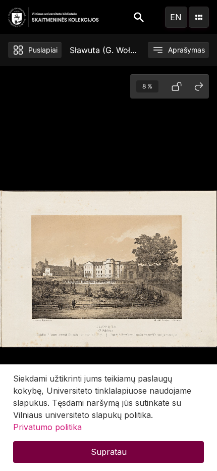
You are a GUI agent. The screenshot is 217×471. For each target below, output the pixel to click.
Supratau (109, 452)
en (176, 17)
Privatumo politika (47, 427)
